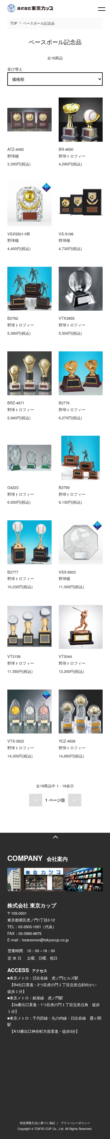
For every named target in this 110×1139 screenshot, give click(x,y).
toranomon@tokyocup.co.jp (45, 940)
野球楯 (13, 156)
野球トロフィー (72, 156)
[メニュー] (101, 9)
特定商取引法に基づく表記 (37, 1123)
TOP (13, 22)
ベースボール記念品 (39, 22)
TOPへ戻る (55, 837)
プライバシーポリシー (75, 1123)
